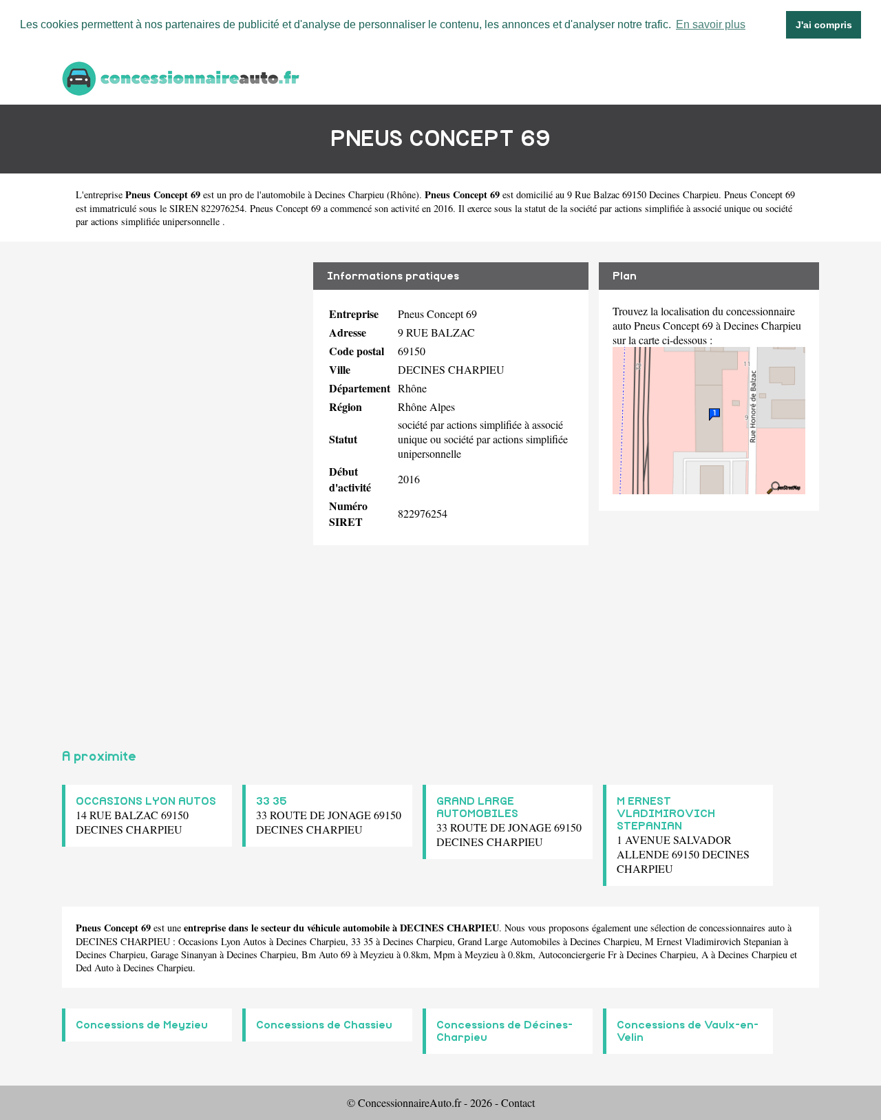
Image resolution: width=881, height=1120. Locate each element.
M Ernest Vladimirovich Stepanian (713, 941)
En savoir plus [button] (710, 24)
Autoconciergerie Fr (577, 954)
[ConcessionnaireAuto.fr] (182, 77)
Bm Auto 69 (325, 954)
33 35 (271, 801)
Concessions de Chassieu (324, 1025)
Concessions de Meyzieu (142, 1025)
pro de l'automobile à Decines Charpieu (306, 194)
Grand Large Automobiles (509, 941)
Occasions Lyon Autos (222, 941)
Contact (518, 1102)
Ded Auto (95, 967)
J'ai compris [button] (824, 24)
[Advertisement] (182, 489)
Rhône (403, 194)
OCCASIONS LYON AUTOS (146, 801)
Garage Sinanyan (184, 954)
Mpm (444, 954)
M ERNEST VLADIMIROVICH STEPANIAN (666, 814)
